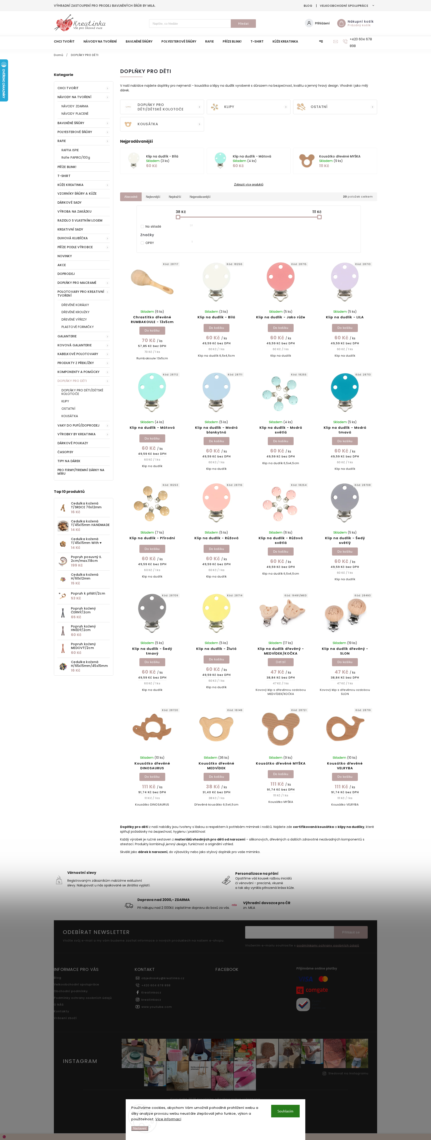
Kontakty (61, 1011)
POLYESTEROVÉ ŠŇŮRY (74, 132)
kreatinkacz (151, 1000)
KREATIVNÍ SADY (70, 229)
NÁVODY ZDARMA (75, 106)
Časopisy (65, 452)
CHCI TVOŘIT (68, 88)
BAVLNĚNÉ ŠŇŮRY (70, 123)
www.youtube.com (156, 1007)
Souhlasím (285, 1111)
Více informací (168, 1119)
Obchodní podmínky (71, 991)
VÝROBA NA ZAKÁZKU (74, 211)
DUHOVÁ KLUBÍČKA (72, 238)
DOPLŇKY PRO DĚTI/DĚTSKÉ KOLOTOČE (82, 392)
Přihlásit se (351, 932)
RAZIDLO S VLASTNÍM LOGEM (79, 220)
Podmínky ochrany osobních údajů (83, 998)
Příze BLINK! (66, 167)
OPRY (169, 243)
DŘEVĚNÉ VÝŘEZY (74, 319)
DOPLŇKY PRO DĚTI (72, 381)
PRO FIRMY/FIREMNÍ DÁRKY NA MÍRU (81, 472)
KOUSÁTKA (70, 416)
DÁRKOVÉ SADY (69, 202)
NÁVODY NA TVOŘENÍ (74, 97)
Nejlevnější (153, 196)
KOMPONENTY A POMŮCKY (78, 372)
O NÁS (59, 1004)
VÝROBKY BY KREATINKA (76, 434)
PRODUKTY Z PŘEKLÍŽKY (75, 363)
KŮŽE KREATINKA (70, 185)
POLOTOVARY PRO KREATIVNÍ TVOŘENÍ (80, 293)
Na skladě (169, 226)
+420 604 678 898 (156, 985)
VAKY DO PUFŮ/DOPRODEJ (78, 425)
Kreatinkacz (151, 992)
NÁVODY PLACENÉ (75, 113)
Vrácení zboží (65, 1018)
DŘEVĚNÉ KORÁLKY (75, 305)
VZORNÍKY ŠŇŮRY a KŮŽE (77, 193)
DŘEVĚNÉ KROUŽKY (76, 312)
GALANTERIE (67, 336)
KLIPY (65, 401)
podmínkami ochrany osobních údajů (328, 945)
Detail (281, 662)
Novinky (64, 256)
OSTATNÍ (68, 408)
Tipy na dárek (68, 461)
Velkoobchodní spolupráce (344, 6)
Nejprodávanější (200, 196)
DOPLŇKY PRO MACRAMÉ (76, 282)
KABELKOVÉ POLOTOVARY (77, 354)
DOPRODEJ (66, 274)
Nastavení (139, 1128)
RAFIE (61, 141)
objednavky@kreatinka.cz (163, 978)
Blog (308, 6)
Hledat (243, 23)
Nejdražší (175, 196)
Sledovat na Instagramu (348, 1073)
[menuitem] (66, 41)
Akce (61, 265)
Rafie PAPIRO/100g (76, 157)
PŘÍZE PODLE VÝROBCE (75, 247)
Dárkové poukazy (72, 443)
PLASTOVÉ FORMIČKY (78, 327)
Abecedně (130, 196)
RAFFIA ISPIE (70, 150)
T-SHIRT (63, 176)
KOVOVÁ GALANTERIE (74, 345)
